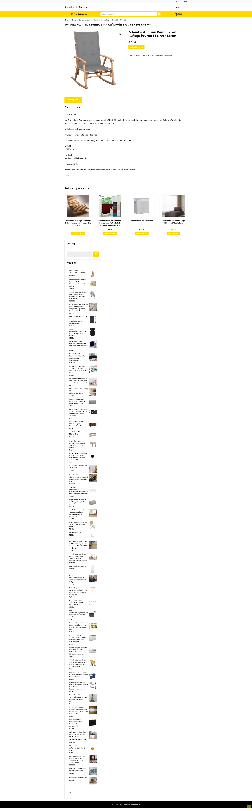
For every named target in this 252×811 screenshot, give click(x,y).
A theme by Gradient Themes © (126, 805)
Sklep (185, 2)
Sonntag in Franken (76, 7)
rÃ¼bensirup (158, 56)
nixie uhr (149, 56)
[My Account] (172, 14)
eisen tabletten (139, 56)
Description (73, 99)
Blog (177, 2)
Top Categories (80, 14)
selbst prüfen (136, 47)
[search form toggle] (186, 7)
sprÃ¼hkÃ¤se (168, 56)
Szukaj (71, 244)
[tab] (73, 100)
